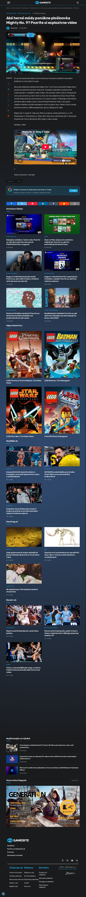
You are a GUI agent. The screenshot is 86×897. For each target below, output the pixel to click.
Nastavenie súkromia (16, 879)
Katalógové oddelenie (46, 882)
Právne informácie (15, 873)
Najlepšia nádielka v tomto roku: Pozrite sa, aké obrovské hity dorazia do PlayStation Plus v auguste (23, 242)
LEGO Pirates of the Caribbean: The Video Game (23, 382)
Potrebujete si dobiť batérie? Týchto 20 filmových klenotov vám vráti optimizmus (47, 746)
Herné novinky (16, 8)
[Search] (77, 2)
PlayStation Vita (35, 8)
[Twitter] (8, 89)
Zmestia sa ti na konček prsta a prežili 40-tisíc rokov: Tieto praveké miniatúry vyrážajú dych (62, 555)
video (19, 181)
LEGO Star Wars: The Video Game (20, 436)
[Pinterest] (8, 94)
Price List (27, 886)
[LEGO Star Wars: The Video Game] (24, 410)
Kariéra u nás (13, 883)
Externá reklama (29, 876)
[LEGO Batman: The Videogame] (62, 354)
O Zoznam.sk (16, 867)
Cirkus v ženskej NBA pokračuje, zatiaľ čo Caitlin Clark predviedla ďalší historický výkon (23, 670)
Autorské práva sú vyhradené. (67, 869)
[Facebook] (8, 84)
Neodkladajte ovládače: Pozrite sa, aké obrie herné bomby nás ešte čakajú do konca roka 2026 (60, 315)
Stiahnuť (75, 780)
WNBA (8, 664)
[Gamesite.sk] (43, 2)
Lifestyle (10, 586)
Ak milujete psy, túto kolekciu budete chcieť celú (22, 590)
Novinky (9, 469)
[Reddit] (8, 116)
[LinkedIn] (8, 100)
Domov (8, 8)
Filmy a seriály (12, 273)
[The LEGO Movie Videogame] (62, 410)
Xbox (46, 236)
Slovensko (10, 627)
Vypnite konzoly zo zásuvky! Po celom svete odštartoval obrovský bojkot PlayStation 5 (48, 758)
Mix (45, 549)
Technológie (11, 310)
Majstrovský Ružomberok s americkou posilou (22, 632)
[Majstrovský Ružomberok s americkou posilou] (24, 615)
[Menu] (8, 2)
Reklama (28, 867)
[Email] (8, 110)
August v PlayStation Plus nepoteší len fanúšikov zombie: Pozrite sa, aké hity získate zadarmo (60, 279)
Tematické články (51, 310)
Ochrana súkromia (15, 876)
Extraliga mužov (50, 627)
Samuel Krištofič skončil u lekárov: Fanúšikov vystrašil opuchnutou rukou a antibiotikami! (22, 474)
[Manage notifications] (3, 893)
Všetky (9, 549)
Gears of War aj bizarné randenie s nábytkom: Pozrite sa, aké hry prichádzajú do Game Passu (58, 242)
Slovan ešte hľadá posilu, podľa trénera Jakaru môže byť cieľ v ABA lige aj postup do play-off (61, 633)
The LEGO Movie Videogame (55, 436)
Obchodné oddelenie (46, 878)
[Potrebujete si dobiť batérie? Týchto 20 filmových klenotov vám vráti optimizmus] (12, 748)
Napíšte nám (13, 886)
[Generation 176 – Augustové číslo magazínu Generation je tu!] (43, 806)
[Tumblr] (8, 105)
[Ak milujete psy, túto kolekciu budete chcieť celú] (24, 574)
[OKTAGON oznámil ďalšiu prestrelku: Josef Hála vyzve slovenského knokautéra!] (62, 456)
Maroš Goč (14, 28)
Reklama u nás (29, 873)
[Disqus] (43, 705)
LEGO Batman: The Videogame (57, 381)
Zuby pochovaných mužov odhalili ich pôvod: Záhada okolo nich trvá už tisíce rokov (22, 555)
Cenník (26, 883)
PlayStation (25, 8)
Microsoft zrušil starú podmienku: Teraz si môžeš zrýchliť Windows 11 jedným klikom (49, 769)
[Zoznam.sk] (71, 874)
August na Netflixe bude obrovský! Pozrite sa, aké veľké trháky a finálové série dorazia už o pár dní (22, 279)
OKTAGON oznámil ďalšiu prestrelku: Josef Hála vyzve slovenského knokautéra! (59, 474)
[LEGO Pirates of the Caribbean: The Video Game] (24, 354)
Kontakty (44, 867)
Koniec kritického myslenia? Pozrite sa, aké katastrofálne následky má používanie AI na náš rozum (23, 315)
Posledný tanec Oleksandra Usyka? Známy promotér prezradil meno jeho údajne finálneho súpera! (22, 511)
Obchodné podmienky (31, 879)
